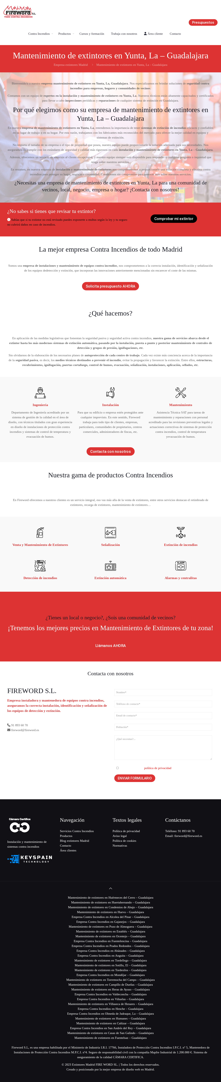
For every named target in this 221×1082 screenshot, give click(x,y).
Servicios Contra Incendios (77, 831)
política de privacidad (157, 768)
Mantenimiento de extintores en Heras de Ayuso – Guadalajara (110, 989)
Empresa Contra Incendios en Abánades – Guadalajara (110, 950)
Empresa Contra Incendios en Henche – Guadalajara (110, 1008)
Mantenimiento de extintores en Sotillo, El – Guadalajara (110, 965)
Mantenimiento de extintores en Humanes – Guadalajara (110, 1018)
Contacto (65, 845)
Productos (66, 836)
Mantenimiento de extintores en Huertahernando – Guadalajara (110, 902)
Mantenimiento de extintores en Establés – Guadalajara (110, 931)
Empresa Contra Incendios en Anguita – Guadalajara (110, 955)
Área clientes (68, 850)
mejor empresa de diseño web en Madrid (128, 1069)
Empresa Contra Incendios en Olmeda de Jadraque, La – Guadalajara (110, 1013)
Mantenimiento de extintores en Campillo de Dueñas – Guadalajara (110, 984)
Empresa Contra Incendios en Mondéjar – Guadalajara (110, 975)
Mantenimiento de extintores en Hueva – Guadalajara (110, 912)
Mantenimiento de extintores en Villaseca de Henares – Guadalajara (110, 1004)
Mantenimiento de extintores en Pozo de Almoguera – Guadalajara (110, 926)
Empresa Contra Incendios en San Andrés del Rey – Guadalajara (110, 1028)
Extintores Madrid (83, 1064)
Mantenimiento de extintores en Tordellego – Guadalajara (110, 960)
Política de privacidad (126, 831)
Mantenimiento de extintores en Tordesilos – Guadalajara (110, 970)
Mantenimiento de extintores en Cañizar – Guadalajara (110, 1023)
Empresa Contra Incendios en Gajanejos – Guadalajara (110, 921)
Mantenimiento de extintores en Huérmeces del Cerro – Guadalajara (110, 897)
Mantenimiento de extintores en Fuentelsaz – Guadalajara (110, 1038)
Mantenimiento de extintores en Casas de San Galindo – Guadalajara (110, 1033)
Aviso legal (120, 836)
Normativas (120, 845)
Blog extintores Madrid (74, 840)
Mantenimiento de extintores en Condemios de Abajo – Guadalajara (110, 907)
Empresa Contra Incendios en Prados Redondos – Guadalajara (111, 946)
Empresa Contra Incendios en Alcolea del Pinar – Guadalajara (110, 917)
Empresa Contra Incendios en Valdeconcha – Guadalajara (111, 994)
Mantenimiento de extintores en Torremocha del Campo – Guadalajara (110, 979)
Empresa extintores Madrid (71, 64)
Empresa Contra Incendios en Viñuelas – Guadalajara (110, 999)
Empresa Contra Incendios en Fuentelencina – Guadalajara (110, 941)
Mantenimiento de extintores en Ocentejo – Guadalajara (110, 936)
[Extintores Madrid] (19, 11)
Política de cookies (124, 840)
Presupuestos (203, 22)
